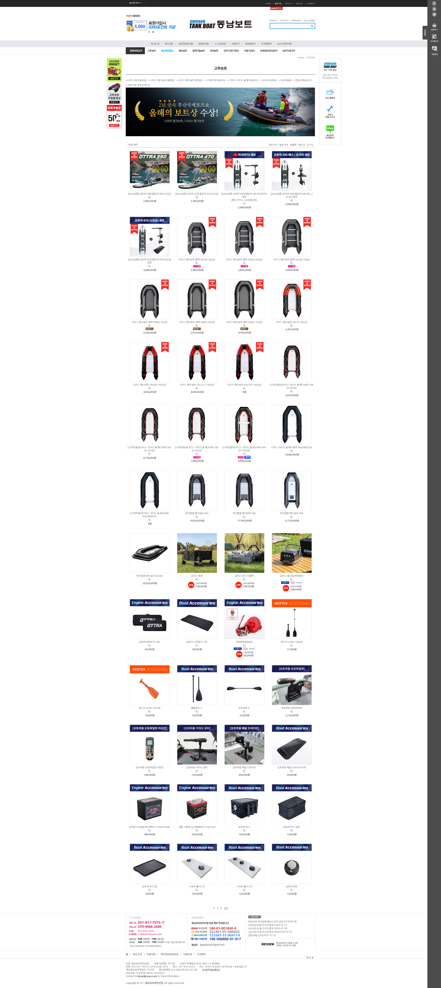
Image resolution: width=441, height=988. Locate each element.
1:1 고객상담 (220, 43)
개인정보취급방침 (169, 954)
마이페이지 (311, 4)
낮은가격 (273, 144)
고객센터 (201, 954)
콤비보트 (183, 50)
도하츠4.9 (284, 20)
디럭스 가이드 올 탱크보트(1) (243, 80)
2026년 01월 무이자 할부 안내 (263, 932)
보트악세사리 (289, 50)
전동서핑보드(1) (303, 80)
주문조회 (299, 4)
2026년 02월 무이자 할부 (261, 928)
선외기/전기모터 (231, 50)
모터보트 (214, 50)
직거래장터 (266, 43)
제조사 (301, 144)
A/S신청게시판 (285, 43)
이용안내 (187, 954)
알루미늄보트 (198, 50)
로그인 (268, 4)
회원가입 (278, 4)
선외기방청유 (309, 20)
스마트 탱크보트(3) (215, 80)
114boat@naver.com (146, 976)
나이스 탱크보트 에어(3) (190, 80)
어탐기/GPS (249, 50)
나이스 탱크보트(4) (136, 80)
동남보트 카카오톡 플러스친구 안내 (265, 921)
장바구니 (288, 4)
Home (301, 57)
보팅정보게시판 (185, 43)
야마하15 (273, 20)
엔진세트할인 (167, 50)
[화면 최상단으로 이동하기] (309, 957)
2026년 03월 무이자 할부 (261, 925)
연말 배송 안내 (255, 935)
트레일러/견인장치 (268, 50)
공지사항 (169, 43)
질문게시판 (203, 43)
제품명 (293, 144)
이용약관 (151, 954)
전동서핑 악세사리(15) (138, 85)
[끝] (226, 908)
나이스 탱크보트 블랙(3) (162, 80)
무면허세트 (296, 20)
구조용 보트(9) (269, 80)
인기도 (310, 144)
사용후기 (236, 43)
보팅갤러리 (250, 43)
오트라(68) (285, 80)
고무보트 (151, 50)
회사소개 (155, 43)
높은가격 (283, 144)
